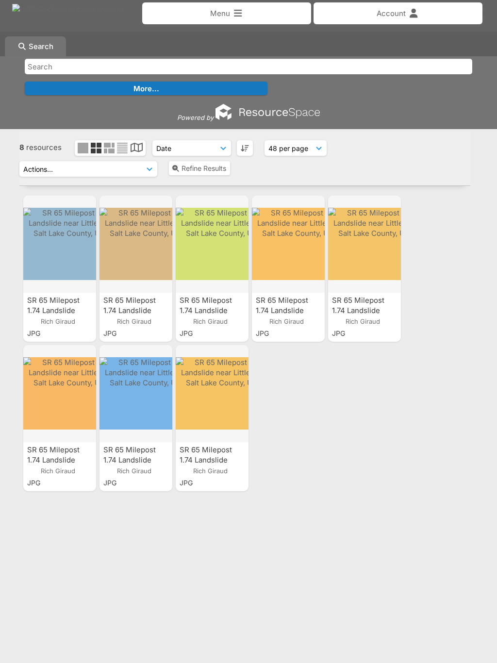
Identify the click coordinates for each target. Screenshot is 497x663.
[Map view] (137, 148)
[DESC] (245, 148)
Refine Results (204, 168)
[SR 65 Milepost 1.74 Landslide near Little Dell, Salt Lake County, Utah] (59, 244)
